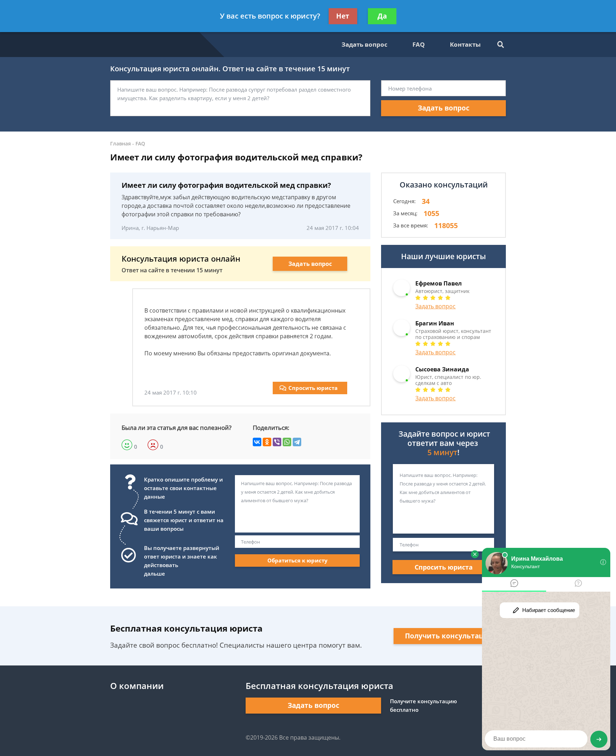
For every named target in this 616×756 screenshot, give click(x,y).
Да (382, 16)
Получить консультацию (449, 636)
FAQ (418, 44)
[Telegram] (297, 442)
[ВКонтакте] (257, 442)
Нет (342, 16)
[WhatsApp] (287, 442)
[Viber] (277, 442)
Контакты (465, 44)
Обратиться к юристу (297, 560)
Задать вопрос (364, 44)
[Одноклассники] (267, 442)
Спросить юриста (313, 387)
